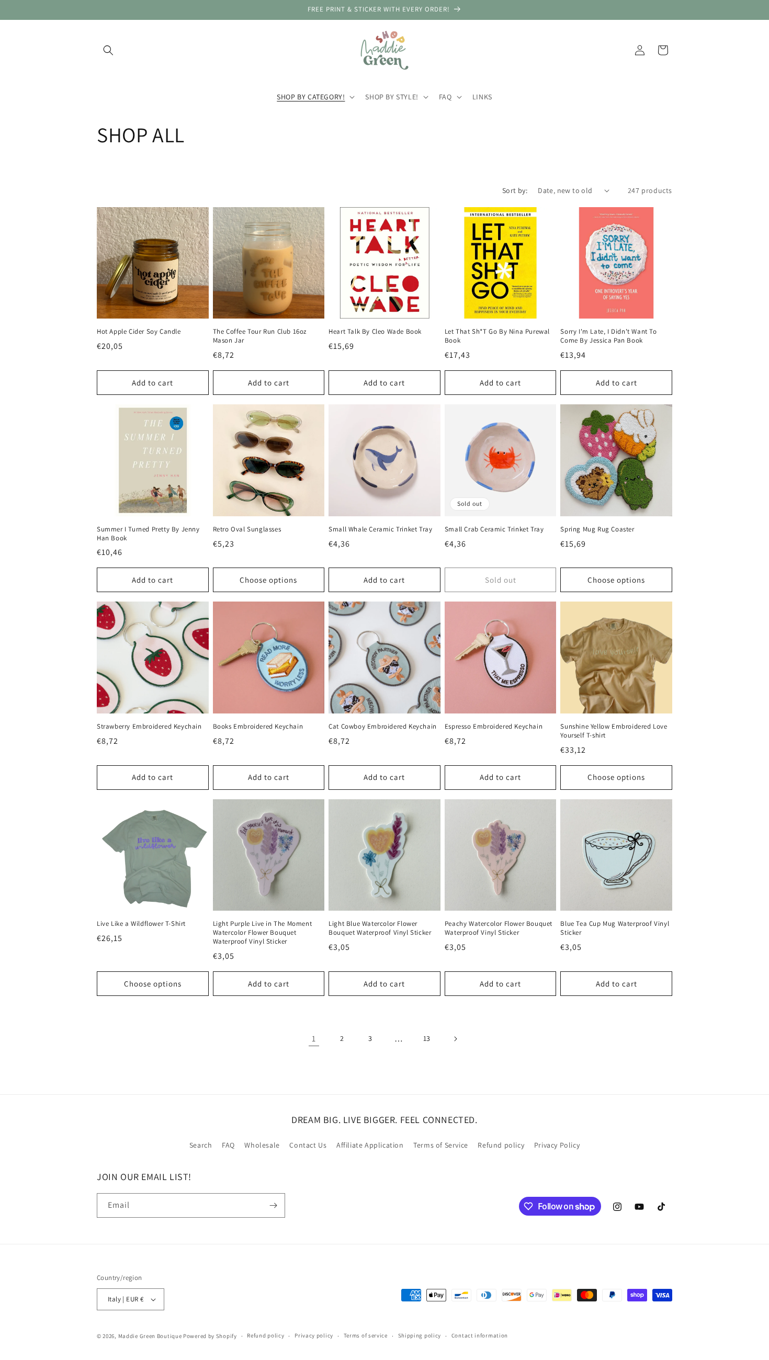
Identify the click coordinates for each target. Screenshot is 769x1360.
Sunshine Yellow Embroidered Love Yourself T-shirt (613, 731)
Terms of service (366, 1335)
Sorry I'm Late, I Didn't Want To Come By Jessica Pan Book (608, 336)
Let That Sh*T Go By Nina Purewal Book (497, 336)
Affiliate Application (370, 1145)
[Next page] (455, 1038)
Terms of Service (440, 1145)
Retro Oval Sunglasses (247, 529)
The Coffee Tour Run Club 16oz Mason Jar (260, 336)
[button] (108, 50)
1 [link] (314, 1038)
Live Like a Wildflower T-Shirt (141, 924)
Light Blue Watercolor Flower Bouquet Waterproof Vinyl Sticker (380, 928)
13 (427, 1038)
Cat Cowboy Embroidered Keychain (383, 726)
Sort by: (514, 190)
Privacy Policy (557, 1145)
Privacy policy (314, 1335)
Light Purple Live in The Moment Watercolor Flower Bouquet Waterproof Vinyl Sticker (262, 933)
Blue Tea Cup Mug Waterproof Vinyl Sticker (614, 928)
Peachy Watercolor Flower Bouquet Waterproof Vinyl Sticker (498, 928)
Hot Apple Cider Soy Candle (139, 331)
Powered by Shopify (210, 1336)
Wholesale (261, 1145)
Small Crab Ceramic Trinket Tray (494, 529)
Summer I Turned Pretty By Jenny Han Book (148, 533)
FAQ (228, 1145)
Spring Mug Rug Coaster (597, 529)
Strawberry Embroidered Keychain (149, 726)
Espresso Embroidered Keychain (493, 726)
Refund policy (501, 1145)
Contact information (479, 1335)
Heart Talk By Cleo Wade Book (375, 331)
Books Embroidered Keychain (258, 726)
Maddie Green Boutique (150, 1336)
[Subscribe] (273, 1205)
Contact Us (307, 1145)
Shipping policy (420, 1335)
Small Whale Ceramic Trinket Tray (380, 529)
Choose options (268, 580)
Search (200, 1145)
